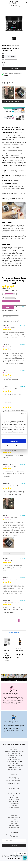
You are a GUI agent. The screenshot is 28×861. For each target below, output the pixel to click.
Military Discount (14, 807)
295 (11, 45)
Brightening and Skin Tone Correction (14, 751)
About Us (14, 815)
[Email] (4, 83)
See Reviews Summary (11, 321)
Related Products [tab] (14, 632)
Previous (1, 648)
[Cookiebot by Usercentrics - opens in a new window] (20, 414)
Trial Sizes (14, 805)
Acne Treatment (14, 749)
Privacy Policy (14, 797)
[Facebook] (2, 83)
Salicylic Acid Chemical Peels (14, 761)
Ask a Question (6, 300)
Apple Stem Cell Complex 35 (19, 650)
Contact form (15, 788)
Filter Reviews (7, 314)
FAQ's (14, 819)
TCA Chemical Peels (14, 757)
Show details (21, 436)
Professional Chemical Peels (14, 755)
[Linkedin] (19, 792)
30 (19, 655)
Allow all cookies (14, 441)
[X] (9, 83)
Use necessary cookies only (14, 445)
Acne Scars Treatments (14, 753)
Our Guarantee (14, 821)
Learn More (6, 707)
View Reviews (15, 45)
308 (7, 658)
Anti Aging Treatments (14, 747)
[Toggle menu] (2, 2)
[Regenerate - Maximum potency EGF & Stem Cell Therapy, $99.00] (7, 642)
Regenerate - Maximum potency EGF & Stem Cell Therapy (7, 652)
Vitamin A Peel (14, 763)
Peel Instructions (14, 825)
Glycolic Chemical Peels (14, 759)
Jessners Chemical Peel (14, 767)
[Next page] (19, 620)
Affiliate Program (14, 803)
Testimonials (14, 823)
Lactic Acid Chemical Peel (14, 769)
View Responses (14, 553)
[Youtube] (16, 792)
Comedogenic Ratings (14, 817)
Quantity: (5, 62)
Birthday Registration (14, 827)
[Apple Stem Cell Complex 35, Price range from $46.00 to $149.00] (19, 642)
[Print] (7, 83)
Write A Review (15, 301)
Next (24, 648)
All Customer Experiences (12, 101)
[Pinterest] (12, 83)
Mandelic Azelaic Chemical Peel (14, 765)
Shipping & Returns (14, 801)
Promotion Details (14, 799)
